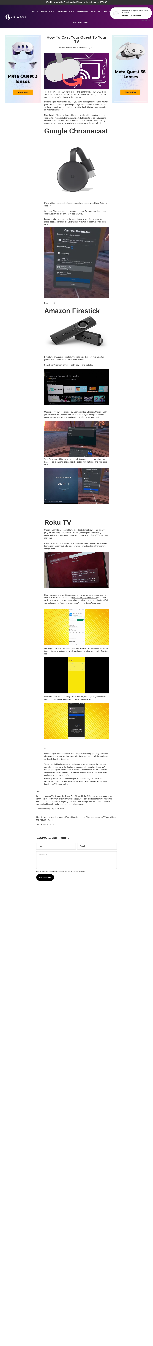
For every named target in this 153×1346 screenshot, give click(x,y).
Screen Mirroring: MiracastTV (84, 598)
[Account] (140, 17)
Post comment (45, 877)
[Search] (135, 17)
